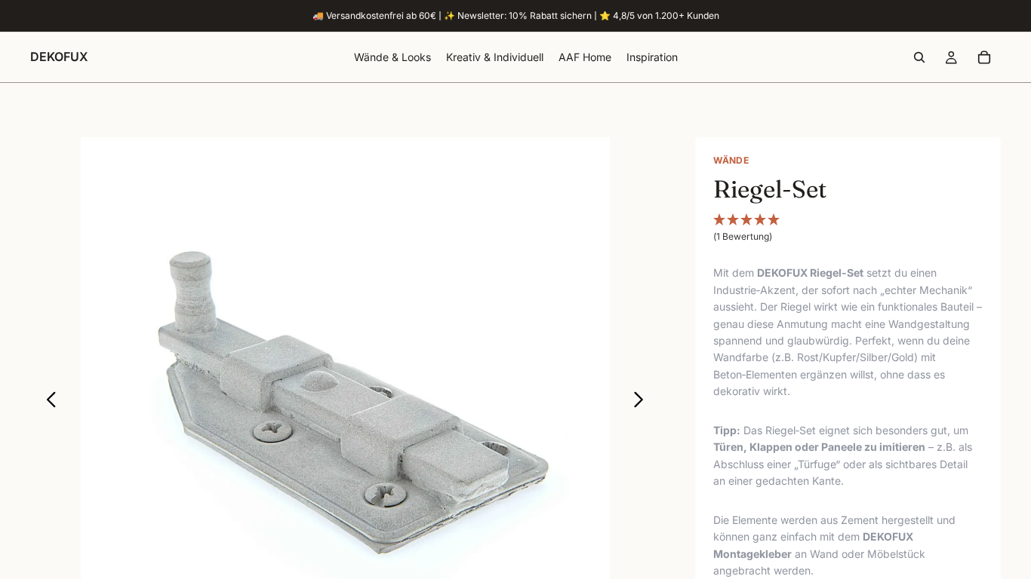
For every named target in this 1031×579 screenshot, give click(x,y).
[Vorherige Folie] (47, 401)
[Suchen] (919, 57)
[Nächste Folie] (643, 401)
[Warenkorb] (984, 57)
